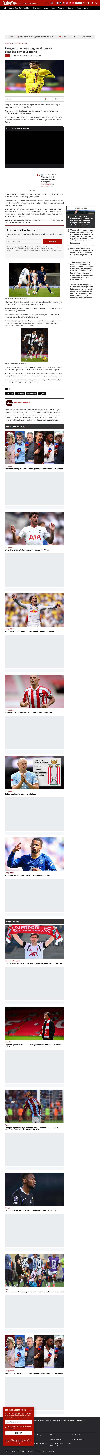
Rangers (42, 394)
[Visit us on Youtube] (64, 3)
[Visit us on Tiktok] (73, 3)
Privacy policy (54, 1435)
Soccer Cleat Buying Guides (19, 8)
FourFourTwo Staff (19, 56)
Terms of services (30, 247)
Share (9, 99)
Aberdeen (9, 394)
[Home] (5, 8)
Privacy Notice (11, 248)
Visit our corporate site (77, 1421)
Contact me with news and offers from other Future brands (19, 1427)
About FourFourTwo (56, 1439)
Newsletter (37, 8)
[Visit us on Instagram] (67, 3)
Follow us (49, 99)
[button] (96, 3)
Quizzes (70, 8)
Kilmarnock (20, 394)
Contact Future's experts (36, 1435)
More (86, 8)
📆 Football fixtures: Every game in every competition (35, 37)
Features (61, 8)
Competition (9, 43)
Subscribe (78, 3)
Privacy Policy (25, 1440)
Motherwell (31, 394)
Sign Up (18, 1433)
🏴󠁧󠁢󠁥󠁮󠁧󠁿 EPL (74, 37)
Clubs (79, 8)
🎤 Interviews (86, 37)
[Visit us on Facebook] (57, 3)
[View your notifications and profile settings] (92, 3)
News (46, 8)
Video (53, 8)
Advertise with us (78, 1439)
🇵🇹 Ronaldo (63, 37)
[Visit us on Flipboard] (70, 3)
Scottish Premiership (21, 43)
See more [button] (32, 190)
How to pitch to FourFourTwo (37, 1443)
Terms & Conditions (17, 1441)
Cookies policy (76, 1435)
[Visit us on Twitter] (60, 3)
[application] (34, 147)
